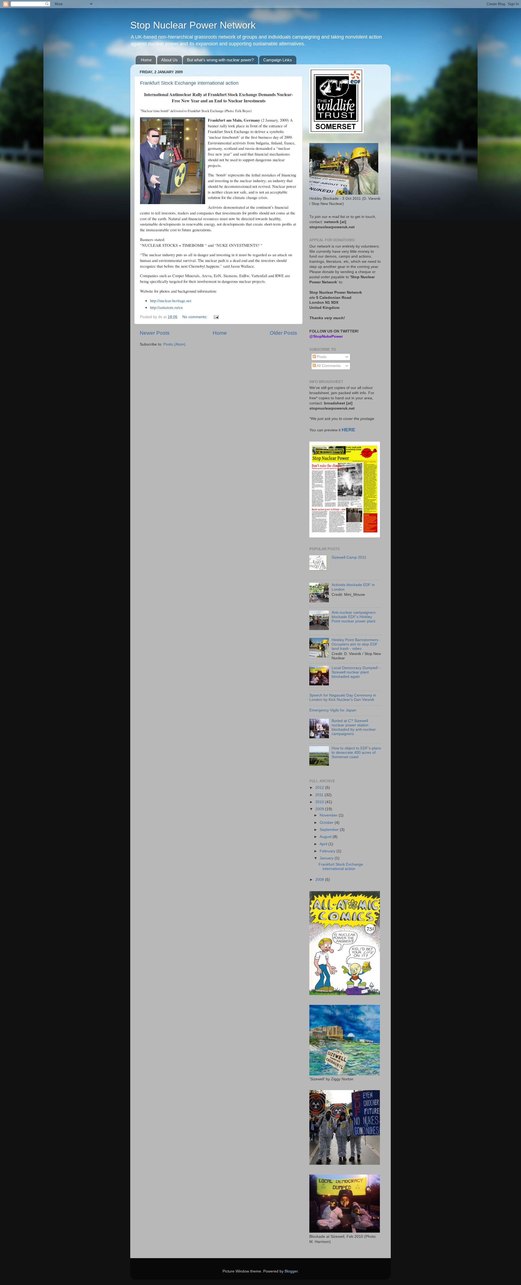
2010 (320, 802)
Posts (321, 357)
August (326, 837)
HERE (348, 429)
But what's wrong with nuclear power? (220, 60)
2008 (320, 880)
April (324, 844)
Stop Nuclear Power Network (193, 25)
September (330, 830)
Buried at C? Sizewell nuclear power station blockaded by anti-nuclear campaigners (354, 727)
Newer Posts (155, 333)
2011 (320, 795)
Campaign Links (277, 60)
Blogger (291, 1271)
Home (146, 60)
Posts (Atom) (174, 344)
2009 (320, 809)
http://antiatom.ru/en (166, 307)
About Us (169, 60)
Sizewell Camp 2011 (349, 557)
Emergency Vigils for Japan (332, 710)
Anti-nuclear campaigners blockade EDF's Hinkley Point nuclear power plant (354, 616)
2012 (320, 788)
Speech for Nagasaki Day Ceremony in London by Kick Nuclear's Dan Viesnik (342, 697)
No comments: (195, 317)
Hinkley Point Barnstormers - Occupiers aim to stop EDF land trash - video (356, 644)
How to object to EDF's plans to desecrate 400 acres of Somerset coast (356, 752)
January (327, 858)
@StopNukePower (326, 336)
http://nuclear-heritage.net (170, 300)
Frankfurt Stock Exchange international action (189, 83)
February (328, 851)
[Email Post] (216, 317)
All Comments (328, 366)
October (327, 823)
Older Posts (283, 333)
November (329, 815)
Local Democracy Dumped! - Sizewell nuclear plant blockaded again (356, 672)
